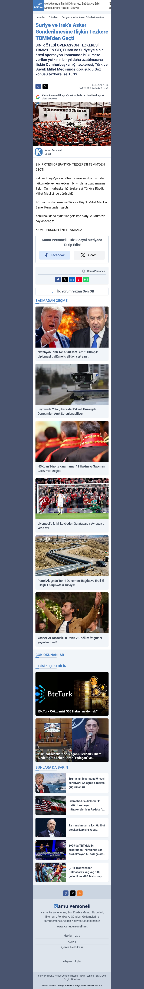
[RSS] (80, 893)
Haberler (40, 17)
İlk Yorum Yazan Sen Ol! (75, 291)
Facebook (58, 255)
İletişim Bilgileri (72, 961)
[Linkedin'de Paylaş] (72, 279)
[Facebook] (65, 893)
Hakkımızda (72, 935)
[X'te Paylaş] (45, 86)
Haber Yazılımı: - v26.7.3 (72, 985)
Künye (72, 941)
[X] (73, 893)
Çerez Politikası (72, 947)
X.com (92, 255)
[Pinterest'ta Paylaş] (79, 279)
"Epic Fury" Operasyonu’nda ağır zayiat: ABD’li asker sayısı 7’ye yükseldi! (103, 5)
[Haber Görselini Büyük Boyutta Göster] (72, 124)
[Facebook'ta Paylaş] (38, 86)
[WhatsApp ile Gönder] (86, 279)
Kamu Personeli (53, 152)
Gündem (53, 17)
